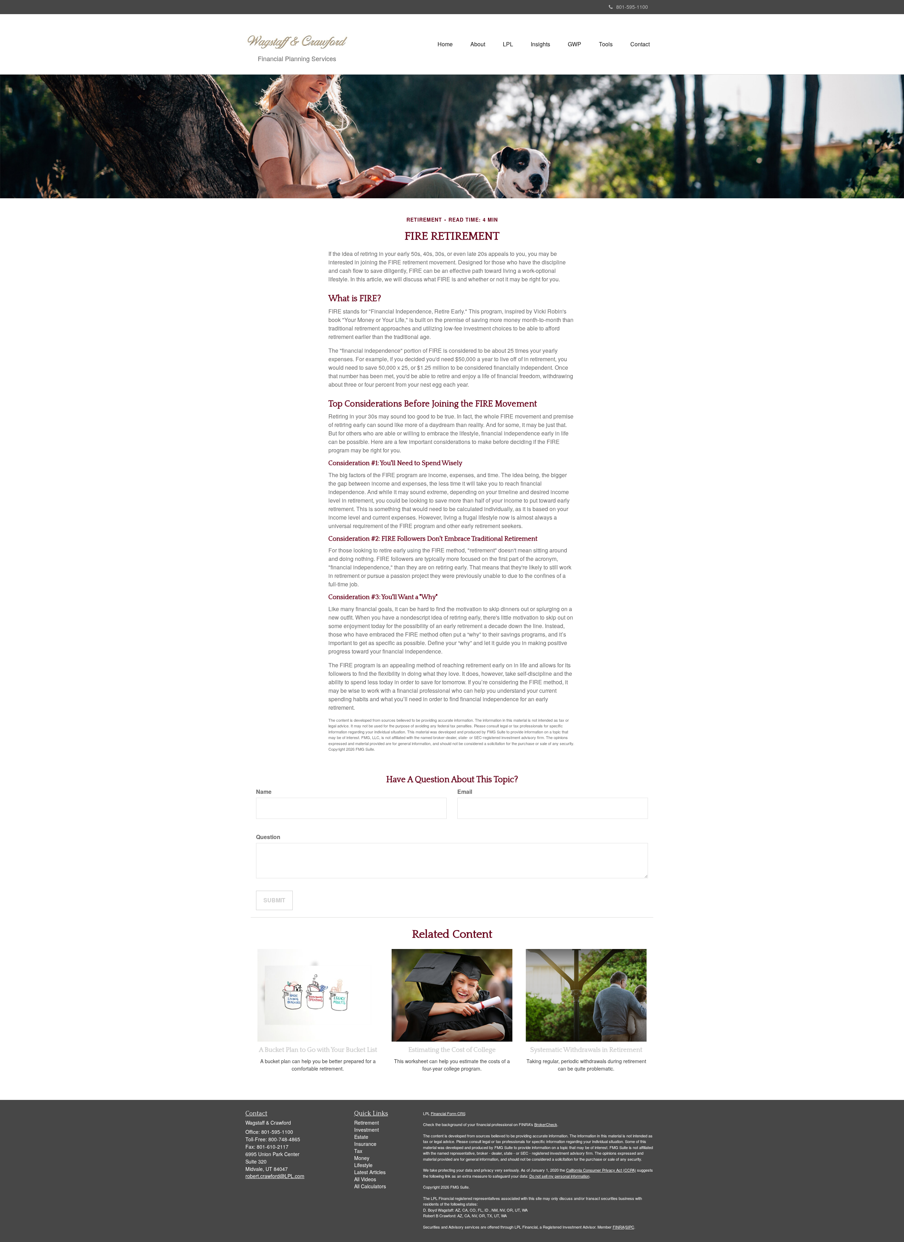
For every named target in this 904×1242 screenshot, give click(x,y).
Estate (361, 1136)
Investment (366, 1129)
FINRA (618, 1227)
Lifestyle (363, 1164)
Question (268, 837)
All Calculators (370, 1186)
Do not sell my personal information (559, 1176)
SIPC (629, 1227)
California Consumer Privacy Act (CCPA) (601, 1170)
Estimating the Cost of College (452, 1050)
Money (361, 1157)
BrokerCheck (545, 1124)
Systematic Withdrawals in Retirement (586, 1050)
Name (264, 792)
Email (464, 792)
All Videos (365, 1179)
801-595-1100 (632, 6)
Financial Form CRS (448, 1113)
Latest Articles (370, 1172)
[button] (478, 44)
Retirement (366, 1122)
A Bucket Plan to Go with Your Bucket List (318, 1050)
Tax (358, 1150)
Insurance (365, 1143)
